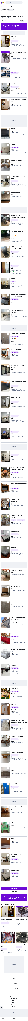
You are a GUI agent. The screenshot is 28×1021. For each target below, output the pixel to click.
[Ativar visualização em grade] (25, 21)
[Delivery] (4, 26)
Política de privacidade (14, 994)
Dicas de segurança (14, 981)
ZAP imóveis (14, 1004)
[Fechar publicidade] (1, 1007)
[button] (14, 2)
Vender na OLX (14, 985)
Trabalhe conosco (14, 1000)
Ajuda (14, 978)
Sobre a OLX (14, 983)
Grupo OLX (14, 1002)
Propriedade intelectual (14, 996)
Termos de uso (14, 991)
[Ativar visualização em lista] (22, 21)
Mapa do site (14, 998)
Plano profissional (14, 988)
